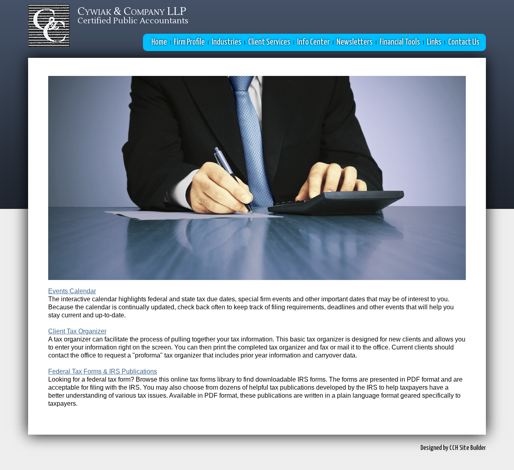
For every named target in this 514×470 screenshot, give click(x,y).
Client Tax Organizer (77, 331)
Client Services (269, 42)
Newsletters (355, 42)
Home (159, 42)
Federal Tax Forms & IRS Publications (102, 371)
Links (434, 42)
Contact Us (463, 42)
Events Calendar (72, 291)
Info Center (313, 42)
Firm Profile (189, 42)
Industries (226, 42)
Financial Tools (399, 42)
